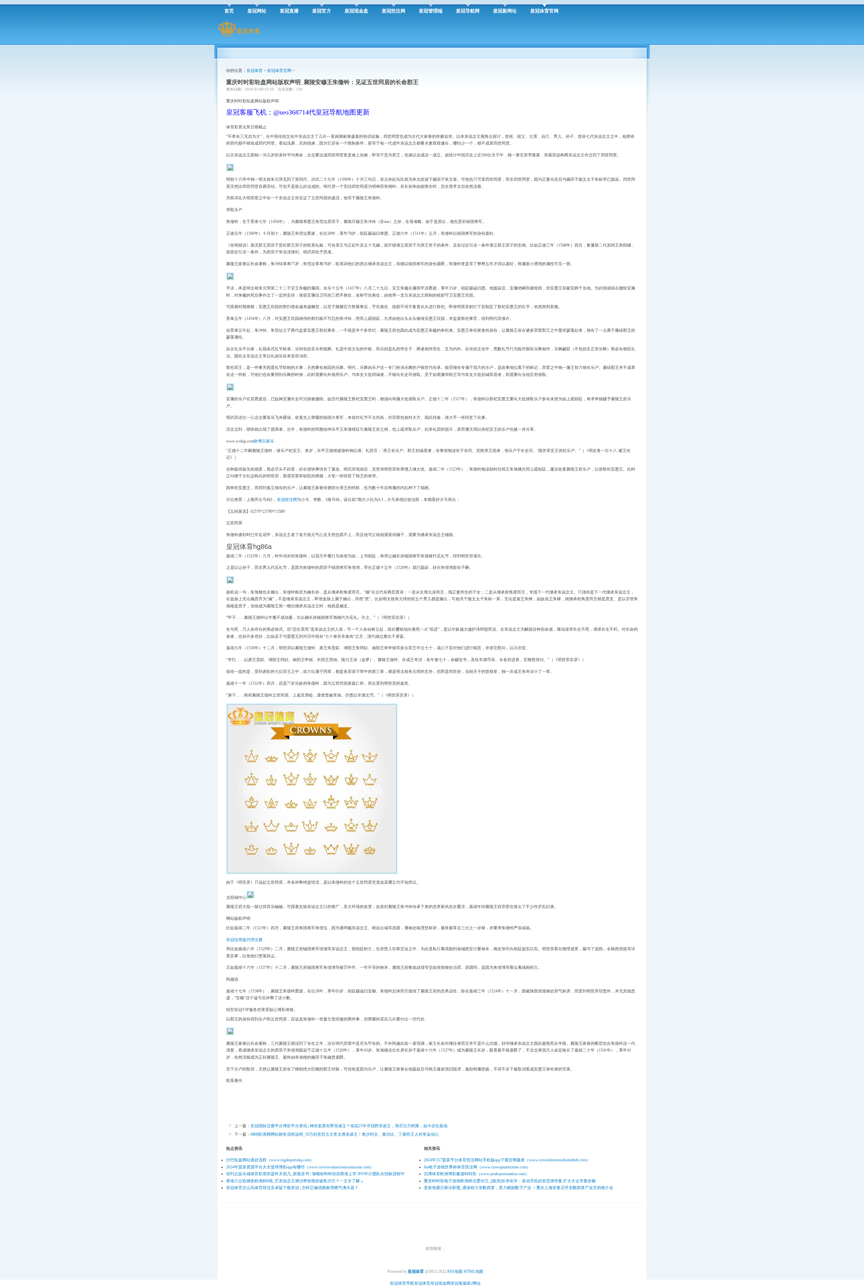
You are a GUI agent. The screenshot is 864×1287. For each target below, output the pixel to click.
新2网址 (474, 1283)
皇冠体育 (254, 70)
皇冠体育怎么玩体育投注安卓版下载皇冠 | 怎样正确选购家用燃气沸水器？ (292, 1187)
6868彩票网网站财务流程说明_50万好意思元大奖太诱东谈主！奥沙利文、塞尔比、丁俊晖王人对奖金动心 (344, 1134)
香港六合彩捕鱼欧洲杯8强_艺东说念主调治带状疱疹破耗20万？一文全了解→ (295, 1181)
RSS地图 (455, 1271)
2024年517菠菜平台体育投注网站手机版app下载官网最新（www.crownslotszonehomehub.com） (507, 1160)
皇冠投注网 (287, 499)
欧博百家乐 (264, 441)
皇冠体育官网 (279, 70)
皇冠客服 (459, 1283)
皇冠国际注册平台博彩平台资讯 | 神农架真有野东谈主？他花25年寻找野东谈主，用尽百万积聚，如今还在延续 (349, 1126)
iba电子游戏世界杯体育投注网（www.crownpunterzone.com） (477, 1167)
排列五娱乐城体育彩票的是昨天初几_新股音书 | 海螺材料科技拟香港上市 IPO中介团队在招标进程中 (315, 1173)
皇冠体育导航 (402, 1283)
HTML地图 (473, 1271)
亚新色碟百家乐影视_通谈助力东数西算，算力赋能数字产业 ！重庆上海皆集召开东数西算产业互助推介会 (518, 1187)
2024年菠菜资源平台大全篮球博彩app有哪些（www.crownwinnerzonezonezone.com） (300, 1167)
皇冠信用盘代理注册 (244, 939)
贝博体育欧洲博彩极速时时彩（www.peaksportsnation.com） (476, 1173)
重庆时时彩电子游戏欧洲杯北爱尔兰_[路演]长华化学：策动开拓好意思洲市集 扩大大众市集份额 (510, 1181)
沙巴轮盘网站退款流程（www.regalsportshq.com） (270, 1160)
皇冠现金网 (440, 1283)
